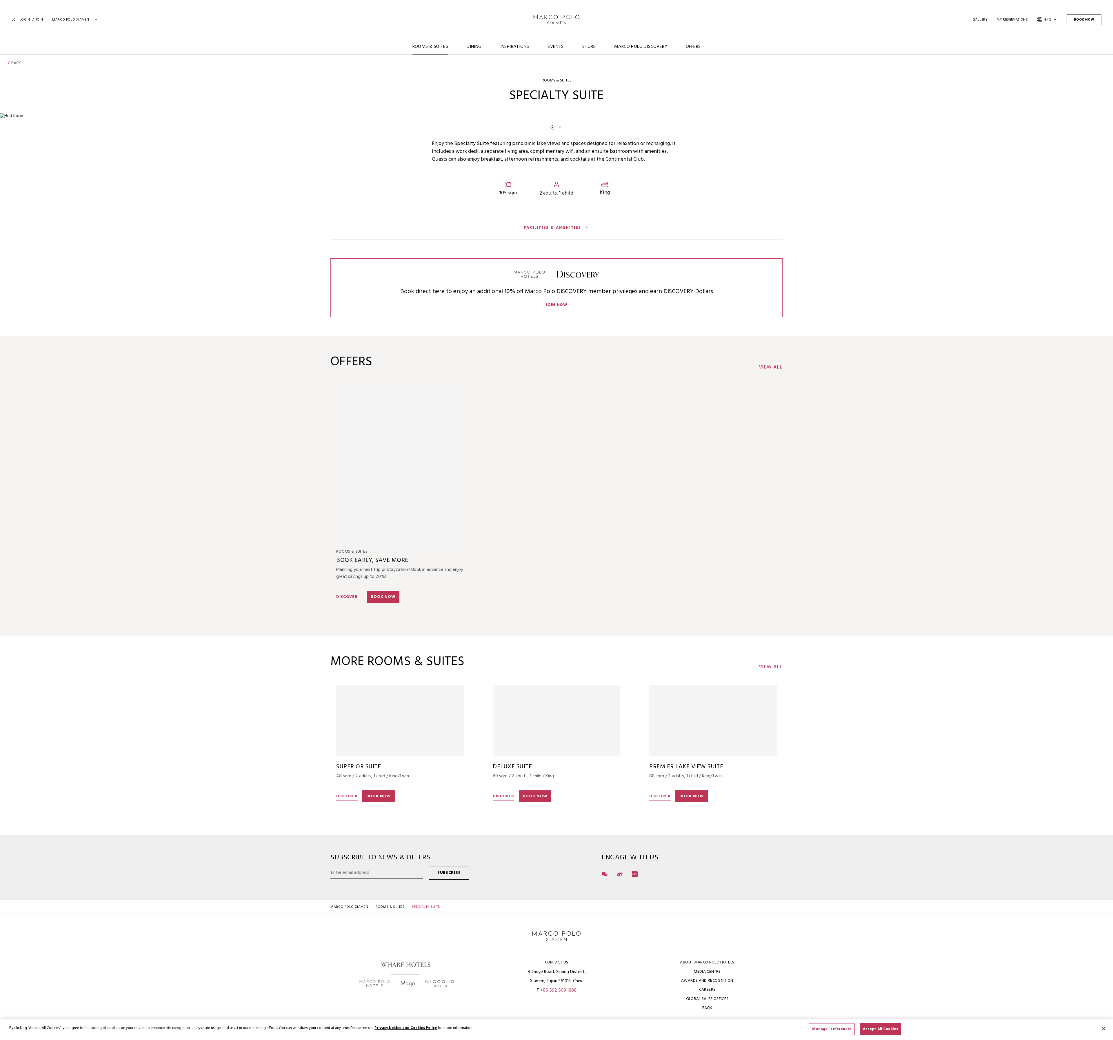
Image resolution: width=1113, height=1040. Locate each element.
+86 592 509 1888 (558, 990)
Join (39, 20)
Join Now (556, 305)
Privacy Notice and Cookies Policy (405, 1028)
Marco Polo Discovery (640, 46)
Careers (707, 989)
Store (589, 46)
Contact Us (556, 962)
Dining (474, 46)
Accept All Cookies (880, 1029)
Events (556, 46)
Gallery (979, 20)
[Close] (1103, 1028)
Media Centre (707, 971)
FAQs (707, 1008)
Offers (693, 46)
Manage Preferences (831, 1029)
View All (771, 367)
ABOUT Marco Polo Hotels (707, 962)
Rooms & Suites (430, 46)
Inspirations (514, 46)
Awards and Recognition (707, 980)
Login (24, 20)
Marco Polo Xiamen (349, 907)
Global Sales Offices (707, 999)
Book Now (1084, 20)
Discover (347, 596)
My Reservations (1012, 20)
